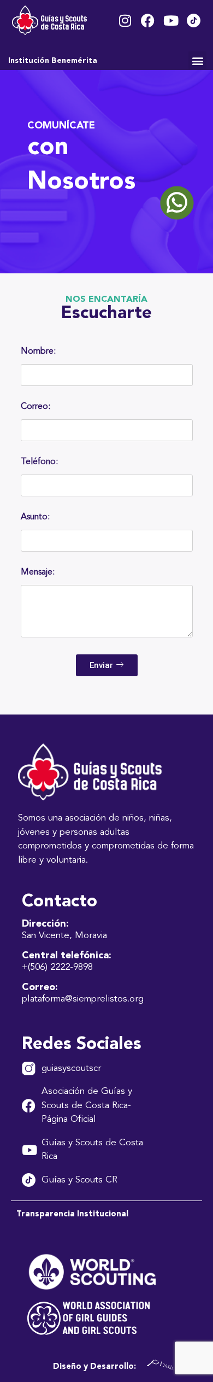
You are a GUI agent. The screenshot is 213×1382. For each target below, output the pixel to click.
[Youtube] (170, 20)
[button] (197, 60)
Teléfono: (39, 462)
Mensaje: (38, 572)
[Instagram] (125, 20)
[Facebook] (148, 20)
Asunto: (35, 517)
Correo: (35, 406)
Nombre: (38, 351)
